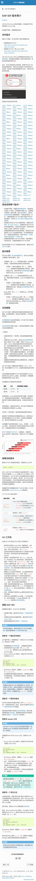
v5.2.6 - (15, 122)
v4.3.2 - (15, 165)
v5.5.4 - (25, 105)
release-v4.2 (5, 200)
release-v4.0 (26, 200)
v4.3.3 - (4, 165)
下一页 (29, 864)
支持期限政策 (6, 320)
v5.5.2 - (15, 108)
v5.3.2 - (15, 118)
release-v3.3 (5, 202)
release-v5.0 (5, 198)
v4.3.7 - (25, 158)
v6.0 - (14, 105)
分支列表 (28, 566)
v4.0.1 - (4, 185)
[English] (4, 20)
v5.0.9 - (15, 138)
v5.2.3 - (15, 125)
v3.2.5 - (4, 195)
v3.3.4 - (15, 188)
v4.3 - (4, 168)
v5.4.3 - (15, 112)
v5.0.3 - (15, 145)
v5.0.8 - (25, 138)
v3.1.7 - (15, 195)
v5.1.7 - (25, 128)
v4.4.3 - (15, 155)
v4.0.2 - (25, 182)
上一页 (6, 864)
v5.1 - (4, 138)
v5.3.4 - (25, 115)
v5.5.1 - (25, 108)
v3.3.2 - (4, 192)
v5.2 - (14, 128)
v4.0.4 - (4, 182)
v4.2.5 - (15, 168)
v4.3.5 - (15, 162)
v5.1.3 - (4, 135)
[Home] (2, 9)
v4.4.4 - (4, 155)
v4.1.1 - (15, 178)
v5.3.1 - (25, 118)
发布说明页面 (8, 214)
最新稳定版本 (22, 208)
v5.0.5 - (25, 142)
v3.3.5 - (4, 188)
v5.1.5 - (15, 132)
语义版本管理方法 (17, 255)
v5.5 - (4, 112)
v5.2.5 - (25, 122)
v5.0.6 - (15, 142)
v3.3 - (25, 192)
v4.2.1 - (25, 172)
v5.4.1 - (4, 115)
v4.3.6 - (4, 162)
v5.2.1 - (4, 128)
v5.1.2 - (15, 135)
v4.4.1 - (4, 158)
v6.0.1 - (4, 105)
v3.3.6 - (25, 185)
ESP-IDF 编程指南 (19, 2)
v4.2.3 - (4, 172)
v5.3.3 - (4, 118)
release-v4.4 (16, 198)
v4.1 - (25, 178)
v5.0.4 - (4, 145)
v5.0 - (14, 148)
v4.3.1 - (25, 165)
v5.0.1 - (4, 148)
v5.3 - (4, 122)
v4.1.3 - (25, 175)
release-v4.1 (16, 200)
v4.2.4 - (25, 168)
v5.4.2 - (25, 112)
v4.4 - (14, 158)
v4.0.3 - (15, 182)
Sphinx (7, 876)
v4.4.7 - (4, 152)
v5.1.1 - (25, 135)
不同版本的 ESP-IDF (11, 432)
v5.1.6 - (4, 132)
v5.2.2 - (25, 125)
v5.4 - (14, 115)
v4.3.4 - (25, 162)
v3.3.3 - (25, 188)
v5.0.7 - (4, 142)
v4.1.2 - (4, 178)
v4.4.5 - (25, 152)
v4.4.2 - (25, 155)
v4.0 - (14, 185)
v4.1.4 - (15, 175)
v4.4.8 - (25, 148)
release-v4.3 (26, 198)
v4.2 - (4, 175)
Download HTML (29, 879)
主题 (19, 876)
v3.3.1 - (15, 192)
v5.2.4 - (4, 125)
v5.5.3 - (4, 108)
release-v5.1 (26, 195)
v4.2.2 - (15, 172)
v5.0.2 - (25, 145)
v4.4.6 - (15, 152)
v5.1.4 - (25, 132)
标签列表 (7, 568)
